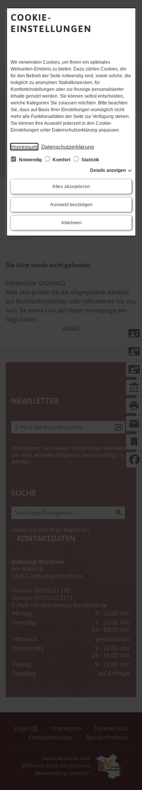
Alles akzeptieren (71, 186)
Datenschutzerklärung (67, 147)
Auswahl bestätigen (71, 204)
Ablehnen (71, 222)
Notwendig (30, 159)
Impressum (24, 147)
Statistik (89, 159)
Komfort (61, 159)
